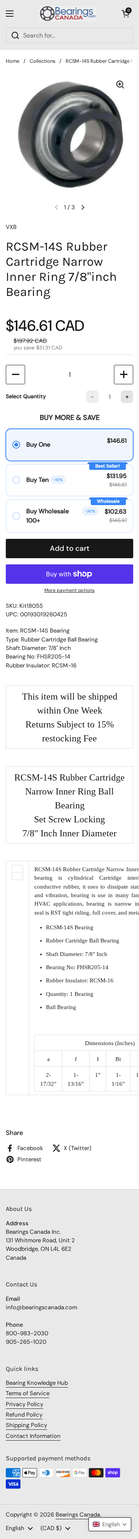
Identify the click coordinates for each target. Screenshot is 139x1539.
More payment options (69, 590)
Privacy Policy (24, 1404)
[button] (125, 13)
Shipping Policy (26, 1425)
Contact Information (33, 1436)
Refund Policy (24, 1415)
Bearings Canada (78, 1514)
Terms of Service (27, 1393)
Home (12, 61)
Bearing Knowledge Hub (37, 1383)
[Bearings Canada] (67, 13)
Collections (42, 61)
